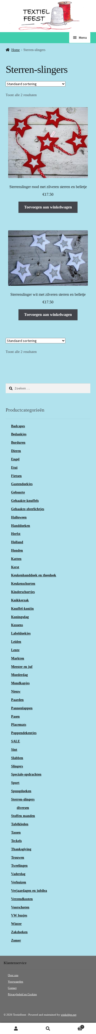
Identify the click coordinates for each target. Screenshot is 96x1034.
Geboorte (18, 492)
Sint (14, 749)
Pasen (15, 716)
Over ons (13, 975)
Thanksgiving (21, 849)
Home (15, 50)
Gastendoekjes (21, 484)
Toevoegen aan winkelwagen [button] (48, 207)
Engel (15, 459)
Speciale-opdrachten (26, 774)
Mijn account (16, 1028)
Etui (14, 467)
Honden (17, 550)
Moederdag (19, 675)
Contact (12, 988)
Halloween (19, 517)
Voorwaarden (15, 981)
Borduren (18, 442)
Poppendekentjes (23, 733)
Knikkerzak (20, 600)
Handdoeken (20, 526)
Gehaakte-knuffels (25, 501)
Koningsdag (20, 617)
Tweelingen (19, 865)
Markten (17, 658)
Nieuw (15, 691)
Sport (15, 783)
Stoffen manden (23, 816)
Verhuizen (18, 882)
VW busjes (19, 915)
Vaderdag (18, 874)
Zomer (16, 940)
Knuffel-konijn (22, 608)
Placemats (18, 724)
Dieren (16, 451)
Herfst (15, 534)
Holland (17, 542)
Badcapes (18, 426)
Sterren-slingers (22, 799)
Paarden (17, 700)
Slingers (17, 766)
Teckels (16, 841)
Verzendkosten (22, 899)
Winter (16, 924)
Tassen (16, 832)
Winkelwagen (73, 1026)
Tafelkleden (19, 824)
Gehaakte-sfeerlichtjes (27, 509)
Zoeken (48, 1028)
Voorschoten (20, 907)
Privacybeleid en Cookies (22, 994)
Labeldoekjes (21, 633)
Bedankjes (18, 434)
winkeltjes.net (68, 1014)
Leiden (16, 642)
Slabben (17, 758)
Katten (16, 559)
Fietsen (16, 476)
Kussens (17, 625)
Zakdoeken (19, 932)
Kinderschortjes (23, 592)
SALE (15, 741)
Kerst (15, 567)
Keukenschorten (23, 583)
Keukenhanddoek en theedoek (33, 575)
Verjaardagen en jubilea (29, 890)
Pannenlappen (21, 708)
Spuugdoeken (21, 791)
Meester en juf (21, 667)
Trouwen (17, 857)
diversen (23, 808)
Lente (15, 650)
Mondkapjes (20, 683)
